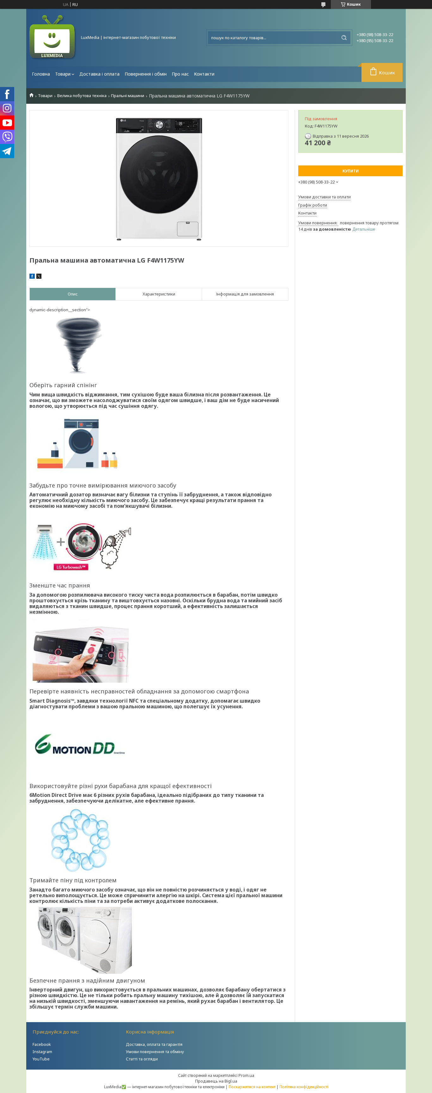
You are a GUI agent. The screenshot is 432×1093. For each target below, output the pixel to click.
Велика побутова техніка (82, 95)
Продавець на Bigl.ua (216, 1081)
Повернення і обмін (146, 74)
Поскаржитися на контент (252, 1087)
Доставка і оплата (99, 74)
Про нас (180, 74)
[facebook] (32, 277)
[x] (38, 277)
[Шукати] (344, 37)
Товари (63, 74)
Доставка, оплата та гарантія (154, 1044)
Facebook (42, 1044)
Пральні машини (127, 95)
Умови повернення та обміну (155, 1051)
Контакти (204, 74)
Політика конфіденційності (304, 1087)
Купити (351, 171)
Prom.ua (246, 1075)
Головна (41, 74)
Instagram (42, 1051)
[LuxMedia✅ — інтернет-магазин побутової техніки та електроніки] (53, 37)
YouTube (41, 1059)
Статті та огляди (142, 1059)
